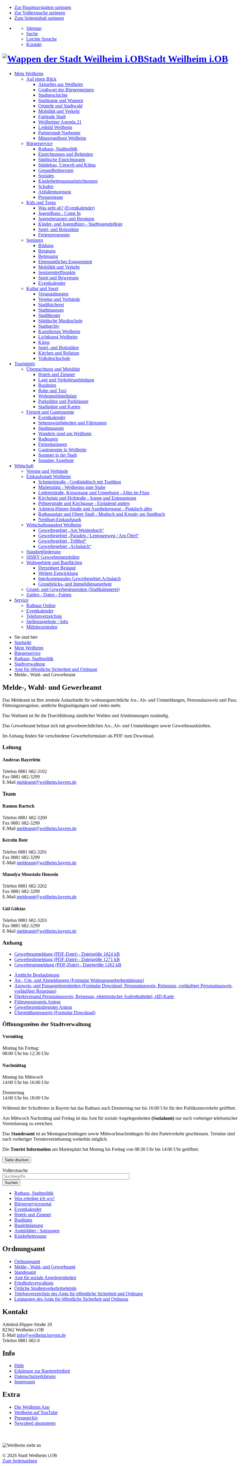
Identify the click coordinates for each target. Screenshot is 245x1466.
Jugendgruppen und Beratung (66, 218)
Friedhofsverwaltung (33, 1282)
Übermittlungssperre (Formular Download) (54, 1012)
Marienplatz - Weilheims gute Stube (71, 487)
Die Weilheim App (32, 1407)
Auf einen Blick (41, 78)
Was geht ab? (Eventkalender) (66, 207)
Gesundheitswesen (56, 170)
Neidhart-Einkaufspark (59, 519)
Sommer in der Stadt (57, 455)
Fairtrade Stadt (52, 116)
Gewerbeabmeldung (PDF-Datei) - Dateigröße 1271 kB (67, 959)
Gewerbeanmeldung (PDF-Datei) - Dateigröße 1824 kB (67, 954)
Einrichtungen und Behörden (65, 154)
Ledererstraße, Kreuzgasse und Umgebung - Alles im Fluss (93, 492)
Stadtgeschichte (53, 95)
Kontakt (34, 44)
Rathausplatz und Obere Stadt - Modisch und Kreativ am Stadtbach (101, 514)
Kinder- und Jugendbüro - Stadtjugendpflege (80, 224)
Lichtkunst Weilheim (57, 336)
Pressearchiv (26, 1417)
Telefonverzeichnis (44, 616)
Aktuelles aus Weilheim (60, 84)
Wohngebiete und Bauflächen (54, 562)
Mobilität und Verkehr (59, 111)
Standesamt (25, 1272)
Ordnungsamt (27, 1261)
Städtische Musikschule (60, 320)
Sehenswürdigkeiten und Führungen (72, 422)
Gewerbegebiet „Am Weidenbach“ (71, 530)
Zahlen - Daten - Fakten (48, 594)
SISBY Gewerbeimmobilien (52, 557)
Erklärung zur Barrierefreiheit (42, 1370)
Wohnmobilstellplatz (57, 395)
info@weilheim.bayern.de (41, 1335)
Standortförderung (43, 551)
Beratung (47, 250)
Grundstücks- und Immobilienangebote (75, 583)
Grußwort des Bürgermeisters (66, 89)
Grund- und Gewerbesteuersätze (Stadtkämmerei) (73, 589)
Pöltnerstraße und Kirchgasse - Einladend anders (84, 503)
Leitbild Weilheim (55, 127)
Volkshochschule (54, 358)
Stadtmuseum (51, 309)
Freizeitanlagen (52, 444)
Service (21, 600)
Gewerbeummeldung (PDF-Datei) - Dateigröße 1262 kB (67, 964)
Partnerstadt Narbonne (59, 132)
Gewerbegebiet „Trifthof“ (62, 540)
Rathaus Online (41, 605)
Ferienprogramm (54, 234)
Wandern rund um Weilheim (64, 433)
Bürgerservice (39, 143)
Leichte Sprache (41, 38)
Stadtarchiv (48, 326)
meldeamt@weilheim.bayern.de (46, 782)
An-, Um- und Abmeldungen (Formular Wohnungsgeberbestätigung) (79, 980)
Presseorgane (50, 197)
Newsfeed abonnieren (35, 1423)
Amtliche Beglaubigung (36, 974)
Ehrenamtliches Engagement (65, 261)
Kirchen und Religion (58, 352)
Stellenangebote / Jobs (47, 621)
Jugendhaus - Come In (59, 213)
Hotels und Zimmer (56, 374)
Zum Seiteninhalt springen (39, 18)
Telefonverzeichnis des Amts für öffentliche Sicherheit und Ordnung (78, 1293)
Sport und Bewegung (58, 277)
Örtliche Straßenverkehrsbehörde (45, 1288)
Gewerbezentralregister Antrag (43, 1007)
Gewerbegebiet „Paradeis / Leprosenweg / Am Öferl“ (88, 535)
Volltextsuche (15, 1170)
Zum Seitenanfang (19, 1460)
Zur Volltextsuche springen (39, 12)
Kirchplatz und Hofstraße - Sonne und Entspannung (87, 498)
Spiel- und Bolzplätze (58, 229)
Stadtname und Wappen (60, 100)
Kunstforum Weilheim (59, 331)
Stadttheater (49, 315)
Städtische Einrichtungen (61, 159)
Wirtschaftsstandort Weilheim (53, 524)
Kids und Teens (41, 202)
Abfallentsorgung (54, 191)
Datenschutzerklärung (35, 1376)
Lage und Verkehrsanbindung (66, 379)
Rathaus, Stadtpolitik (57, 148)
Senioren (34, 240)
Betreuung (48, 256)
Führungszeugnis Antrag (37, 1001)
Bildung (45, 245)
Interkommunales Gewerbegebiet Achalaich (79, 578)
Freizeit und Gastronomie (50, 412)
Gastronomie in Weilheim (62, 449)
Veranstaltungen (53, 293)
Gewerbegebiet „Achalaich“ (64, 546)
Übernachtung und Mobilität (53, 369)
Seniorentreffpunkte (57, 272)
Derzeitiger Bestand (57, 567)
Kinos (44, 342)
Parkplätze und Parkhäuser (63, 401)
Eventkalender (51, 283)
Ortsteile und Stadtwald (60, 105)
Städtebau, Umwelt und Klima (67, 164)
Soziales (46, 175)
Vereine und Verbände (59, 299)
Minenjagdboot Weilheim (62, 138)
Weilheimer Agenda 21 (60, 121)
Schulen (45, 186)
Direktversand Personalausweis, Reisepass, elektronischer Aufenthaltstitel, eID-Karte (94, 996)
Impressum (24, 1381)
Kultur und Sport (42, 288)
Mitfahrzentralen (41, 626)
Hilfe (19, 1365)
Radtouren (48, 438)
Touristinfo (24, 363)
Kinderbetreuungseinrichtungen (68, 181)
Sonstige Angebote (56, 460)
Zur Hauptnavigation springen (42, 7)
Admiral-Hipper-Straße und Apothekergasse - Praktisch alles (95, 508)
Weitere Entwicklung (58, 573)
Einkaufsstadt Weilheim (48, 476)
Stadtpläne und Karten (59, 406)
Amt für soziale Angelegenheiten (45, 1277)
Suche (32, 33)
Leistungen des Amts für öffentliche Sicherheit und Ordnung (71, 1299)
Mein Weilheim (28, 73)
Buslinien (47, 385)
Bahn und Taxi (52, 390)
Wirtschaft (23, 465)
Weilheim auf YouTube (36, 1412)
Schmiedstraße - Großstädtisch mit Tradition (79, 481)
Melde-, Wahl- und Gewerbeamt (44, 1266)
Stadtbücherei (51, 304)
